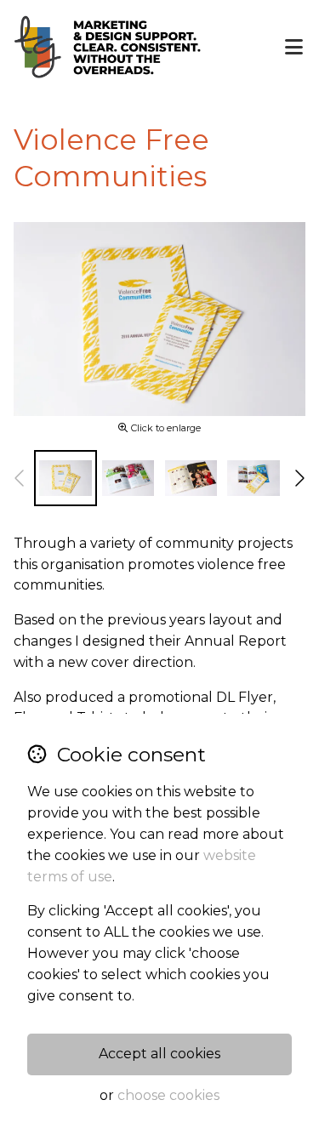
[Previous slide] (20, 478)
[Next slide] (298, 478)
